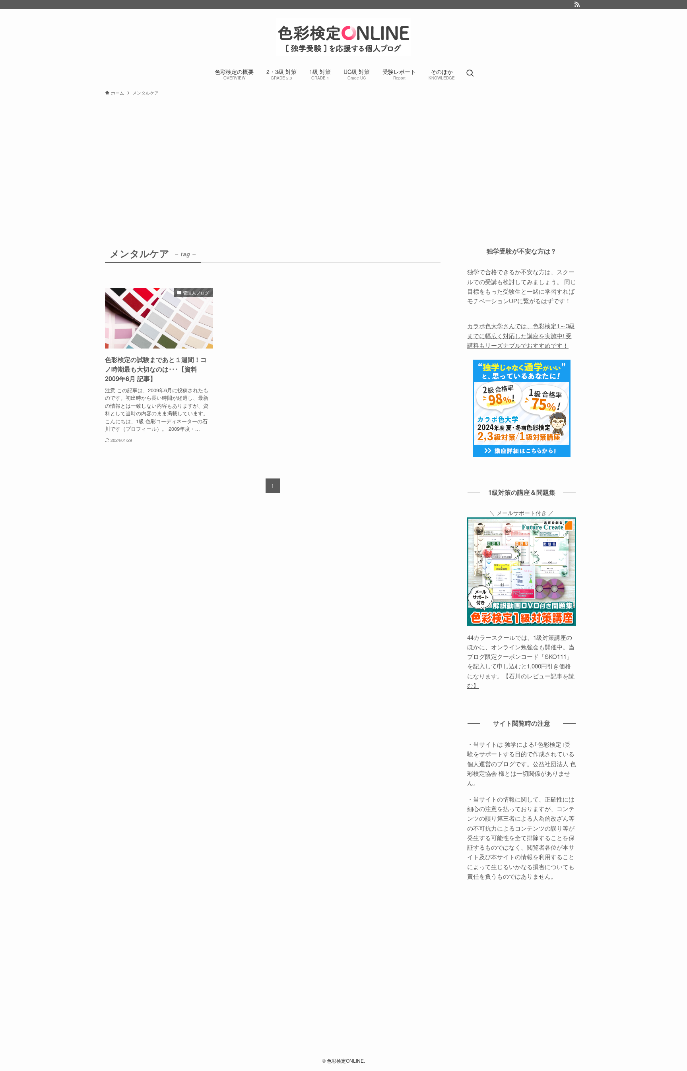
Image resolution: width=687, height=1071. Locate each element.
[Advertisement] (343, 159)
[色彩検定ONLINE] (343, 37)
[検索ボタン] (470, 73)
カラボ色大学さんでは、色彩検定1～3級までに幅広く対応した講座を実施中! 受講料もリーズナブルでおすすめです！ (521, 335)
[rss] (577, 4)
